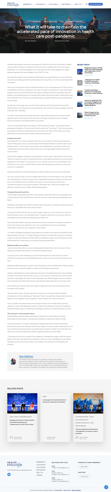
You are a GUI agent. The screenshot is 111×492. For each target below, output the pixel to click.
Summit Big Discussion (25, 416)
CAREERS (39, 475)
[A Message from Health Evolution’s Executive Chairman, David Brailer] (55, 417)
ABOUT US (39, 472)
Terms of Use (66, 490)
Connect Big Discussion (82, 419)
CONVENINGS (41, 465)
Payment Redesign (81, 425)
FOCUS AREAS (40, 467)
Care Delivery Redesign (34, 21)
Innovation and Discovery (50, 21)
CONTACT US (84, 476)
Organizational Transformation (74, 21)
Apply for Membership (96, 4)
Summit (16, 416)
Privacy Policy (58, 490)
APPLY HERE (84, 466)
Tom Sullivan (31, 41)
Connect (91, 416)
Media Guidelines (76, 490)
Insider (61, 21)
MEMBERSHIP (40, 462)
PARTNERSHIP (40, 470)
